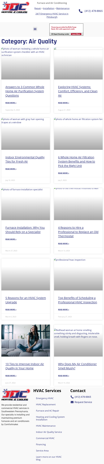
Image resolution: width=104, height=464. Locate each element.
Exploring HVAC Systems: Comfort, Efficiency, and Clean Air (78, 91)
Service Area (42, 450)
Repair (37, 8)
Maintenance (62, 8)
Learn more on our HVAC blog (49, 458)
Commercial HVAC (45, 438)
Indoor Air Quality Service (49, 432)
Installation (48, 8)
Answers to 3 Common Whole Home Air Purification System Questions (24, 91)
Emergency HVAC (45, 398)
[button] (35, 29)
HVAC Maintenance (46, 425)
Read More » (10, 103)
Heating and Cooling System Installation (50, 418)
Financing (41, 444)
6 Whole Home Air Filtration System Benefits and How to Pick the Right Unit (76, 161)
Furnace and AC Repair (47, 410)
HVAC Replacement (46, 404)
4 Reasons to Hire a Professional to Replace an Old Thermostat (78, 232)
